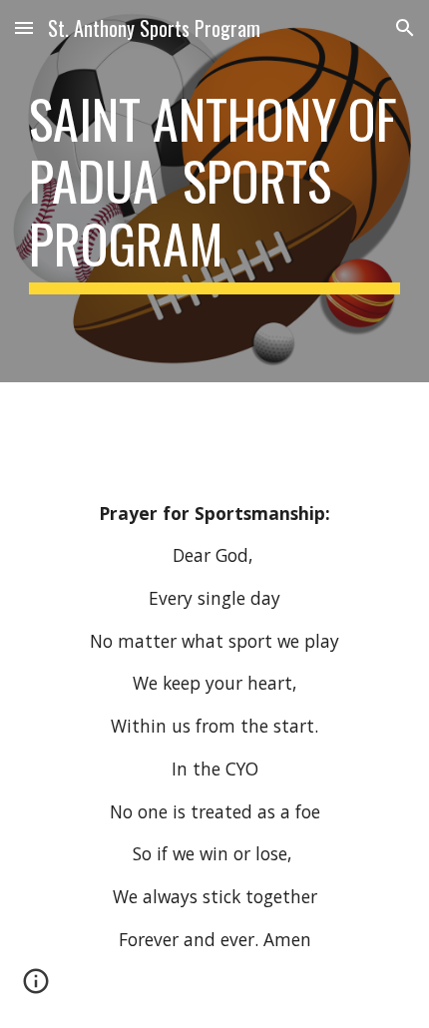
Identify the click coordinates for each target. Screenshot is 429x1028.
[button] (24, 27)
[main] (215, 191)
